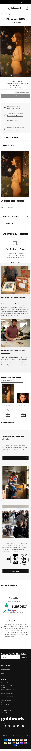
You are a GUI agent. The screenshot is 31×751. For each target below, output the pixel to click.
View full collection (7, 380)
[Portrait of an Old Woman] (23, 398)
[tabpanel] (15, 250)
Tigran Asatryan (16, 22)
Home (3, 14)
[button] (3, 8)
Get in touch (11, 123)
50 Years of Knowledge (16, 2)
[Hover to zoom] (15, 51)
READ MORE (16, 458)
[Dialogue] (8, 393)
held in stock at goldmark (15, 115)
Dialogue (8, 410)
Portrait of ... (23, 410)
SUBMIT (24, 657)
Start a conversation (13, 108)
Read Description (15, 85)
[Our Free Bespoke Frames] (15, 333)
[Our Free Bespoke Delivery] (15, 280)
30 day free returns (13, 130)
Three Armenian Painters (15, 81)
